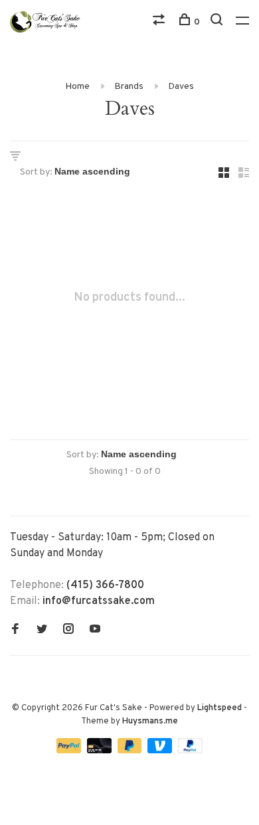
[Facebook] (15, 630)
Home (77, 86)
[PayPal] (70, 750)
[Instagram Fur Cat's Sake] (68, 630)
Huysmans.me (150, 721)
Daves (181, 86)
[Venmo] (161, 750)
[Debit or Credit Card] (100, 750)
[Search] (218, 22)
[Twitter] (42, 630)
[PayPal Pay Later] (131, 750)
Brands (128, 86)
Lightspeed (219, 708)
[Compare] (160, 22)
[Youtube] (95, 630)
